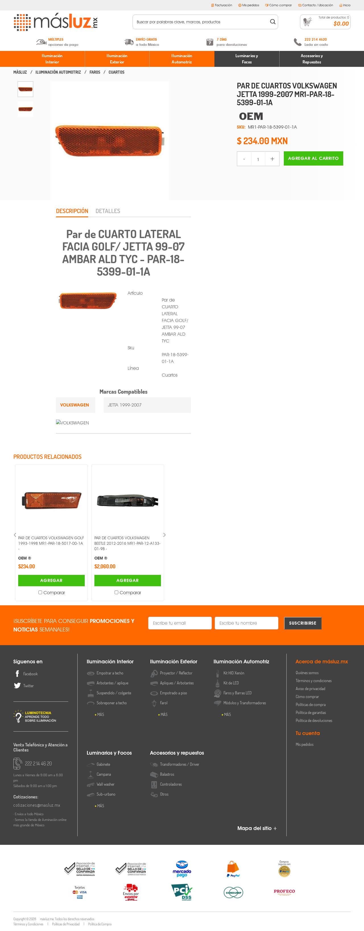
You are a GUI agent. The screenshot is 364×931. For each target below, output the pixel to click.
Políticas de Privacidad (66, 924)
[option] (25, 89)
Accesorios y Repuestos (312, 59)
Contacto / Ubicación (317, 5)
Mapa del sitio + (257, 828)
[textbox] (201, 22)
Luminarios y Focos (246, 59)
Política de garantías (311, 712)
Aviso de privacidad (310, 688)
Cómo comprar (280, 5)
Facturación (223, 5)
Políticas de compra (311, 704)
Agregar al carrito (313, 158)
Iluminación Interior (52, 59)
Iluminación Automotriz (181, 59)
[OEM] (294, 116)
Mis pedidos (250, 5)
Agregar (51, 580)
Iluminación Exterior (117, 59)
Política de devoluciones (314, 720)
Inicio (347, 5)
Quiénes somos (307, 672)
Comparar (54, 592)
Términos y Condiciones (28, 924)
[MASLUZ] (20, 72)
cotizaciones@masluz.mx (36, 805)
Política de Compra (99, 924)
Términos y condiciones (314, 680)
